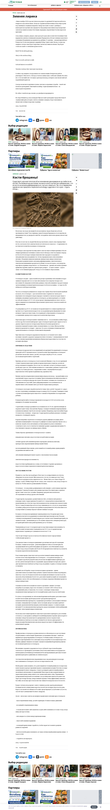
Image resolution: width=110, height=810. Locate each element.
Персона (94, 2)
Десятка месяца (84, 2)
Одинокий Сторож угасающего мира (55, 9)
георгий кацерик (23, 747)
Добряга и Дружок (56, 5)
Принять (94, 807)
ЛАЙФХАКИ (16, 174)
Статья (10, 5)
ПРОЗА (14, 12)
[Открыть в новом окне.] (22, 120)
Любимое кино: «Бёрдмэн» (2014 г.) (83, 5)
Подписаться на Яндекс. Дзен (73, 2)
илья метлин (22, 111)
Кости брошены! (32, 5)
